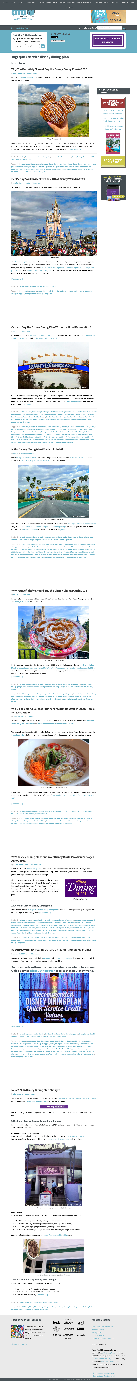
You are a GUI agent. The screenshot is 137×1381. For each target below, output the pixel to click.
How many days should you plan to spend (37, 460)
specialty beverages (32, 1054)
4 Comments (36, 183)
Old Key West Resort (53, 417)
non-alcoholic (34, 1049)
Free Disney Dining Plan (73, 291)
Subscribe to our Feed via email (103, 1376)
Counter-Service (31, 157)
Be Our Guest (32, 1041)
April (22, 818)
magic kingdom (35, 540)
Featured (86, 157)
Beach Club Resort (81, 412)
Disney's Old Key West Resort (50, 437)
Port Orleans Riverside (37, 419)
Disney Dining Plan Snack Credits (32, 549)
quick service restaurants (67, 555)
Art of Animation (56, 412)
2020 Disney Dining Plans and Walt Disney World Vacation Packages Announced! (52, 858)
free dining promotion (28, 821)
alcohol (23, 1041)
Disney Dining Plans (34, 869)
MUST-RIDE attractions (78, 457)
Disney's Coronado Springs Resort (57, 434)
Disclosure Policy (98, 1329)
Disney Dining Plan (21, 262)
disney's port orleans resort (36, 440)
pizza (74, 1049)
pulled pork (81, 1049)
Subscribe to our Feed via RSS (103, 1373)
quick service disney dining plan (51, 169)
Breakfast (54, 1041)
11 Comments (32, 73)
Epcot (20, 540)
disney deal (47, 291)
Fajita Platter (39, 1046)
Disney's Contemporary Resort (33, 434)
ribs (60, 1051)
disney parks (55, 157)
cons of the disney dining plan (77, 547)
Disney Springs (77, 157)
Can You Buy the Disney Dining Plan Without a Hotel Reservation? (51, 327)
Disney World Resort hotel (26, 457)
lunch (26, 1049)
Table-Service (53, 540)
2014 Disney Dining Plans (37, 1101)
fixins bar (48, 1046)
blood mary (45, 1041)
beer (39, 1041)
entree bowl (29, 1046)
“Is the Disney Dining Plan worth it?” (46, 338)
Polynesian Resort (68, 417)
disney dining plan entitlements (81, 1044)
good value (86, 1046)
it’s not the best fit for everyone (39, 270)
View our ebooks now (19, 1344)
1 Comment (31, 716)
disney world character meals (63, 167)
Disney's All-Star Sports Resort (61, 429)
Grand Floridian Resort (37, 417)
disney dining (67, 164)
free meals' (65, 821)
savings (28, 294)
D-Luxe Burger (22, 1044)
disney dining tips (44, 157)
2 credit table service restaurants (33, 544)
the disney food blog (19, 7)
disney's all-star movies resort (38, 429)
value (79, 1054)
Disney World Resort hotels (79, 427)
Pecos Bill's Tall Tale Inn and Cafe (59, 1049)
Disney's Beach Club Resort (51, 432)
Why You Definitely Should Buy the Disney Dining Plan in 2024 (49, 590)
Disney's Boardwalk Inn (70, 432)
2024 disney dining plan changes (74, 544)
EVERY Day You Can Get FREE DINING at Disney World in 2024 (48, 179)
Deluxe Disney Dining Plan (41, 940)
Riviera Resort (51, 419)
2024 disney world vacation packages (34, 694)
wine (13, 1057)
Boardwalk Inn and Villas (26, 923)
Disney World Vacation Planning (65, 552)
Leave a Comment (27, 453)
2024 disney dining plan (29, 427)
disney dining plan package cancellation (73, 1307)
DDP (22, 291)
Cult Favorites (50, 1034)
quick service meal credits (48, 555)
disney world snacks (22, 552)
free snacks (75, 821)
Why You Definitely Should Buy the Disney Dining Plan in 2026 (49, 69)
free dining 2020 (82, 818)
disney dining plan (79, 164)
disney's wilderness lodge (20, 442)
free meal (57, 821)
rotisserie (66, 1051)
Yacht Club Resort (23, 422)
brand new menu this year (74, 1136)
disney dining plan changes (48, 1307)
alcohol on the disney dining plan (50, 164)
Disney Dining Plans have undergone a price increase (76, 1098)
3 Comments (25, 595)
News (67, 928)
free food (49, 821)
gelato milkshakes (75, 1046)
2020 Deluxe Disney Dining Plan (32, 937)
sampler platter (76, 1051)
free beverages (62, 818)
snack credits (82, 555)
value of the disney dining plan (76, 557)
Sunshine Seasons (59, 1054)
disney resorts (66, 157)
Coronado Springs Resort (66, 414)
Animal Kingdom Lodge (40, 412)
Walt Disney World (23, 159)
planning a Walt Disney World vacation (81, 524)
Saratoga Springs (63, 419)
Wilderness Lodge (34, 933)
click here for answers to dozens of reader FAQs (55, 723)
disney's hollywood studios (33, 687)
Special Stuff (47, 1036)
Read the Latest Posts (20, 28)
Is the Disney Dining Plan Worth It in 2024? (37, 449)
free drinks (41, 821)
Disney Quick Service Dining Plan (56, 1235)
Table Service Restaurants (54, 557)
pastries (43, 1049)
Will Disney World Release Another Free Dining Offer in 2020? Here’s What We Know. (52, 710)
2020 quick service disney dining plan (74, 937)
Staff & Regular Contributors (102, 1327)
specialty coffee (46, 1054)
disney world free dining (47, 818)
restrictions (24, 823)
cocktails (68, 1041)
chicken (61, 1041)
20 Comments (30, 1094)
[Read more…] (75, 149)
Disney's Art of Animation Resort (28, 432)
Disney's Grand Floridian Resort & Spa (25, 437)
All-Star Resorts (25, 412)
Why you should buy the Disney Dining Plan (31, 172)
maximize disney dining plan (29, 169)
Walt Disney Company (110, 1353)
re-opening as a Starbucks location (59, 1139)
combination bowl (78, 1041)
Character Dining (38, 537)
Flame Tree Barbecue (59, 1046)
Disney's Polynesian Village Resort (74, 437)
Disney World (47, 167)
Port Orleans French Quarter (42, 930)
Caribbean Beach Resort (30, 414)
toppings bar (71, 1054)
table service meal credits (34, 557)
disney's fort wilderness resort (82, 434)
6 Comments (35, 954)
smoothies (20, 1054)
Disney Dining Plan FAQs (60, 427)
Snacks (39, 286)
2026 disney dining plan (29, 164)
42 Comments (36, 865)
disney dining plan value (33, 167)
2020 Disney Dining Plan (52, 937)
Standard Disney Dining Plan (73, 169)
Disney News (24, 286)
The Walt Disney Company (101, 1359)
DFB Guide (32, 1044)
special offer (34, 823)
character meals (60, 547)
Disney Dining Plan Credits (59, 1044)
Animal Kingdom (26, 537)
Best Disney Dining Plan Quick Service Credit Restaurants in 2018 (51, 950)
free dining (72, 818)
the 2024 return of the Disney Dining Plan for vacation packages (42, 527)
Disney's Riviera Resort (55, 440)
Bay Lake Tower (68, 412)
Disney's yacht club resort (40, 442)
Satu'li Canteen (88, 1051)
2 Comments (25, 331)
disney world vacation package (42, 552)
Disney (39, 291)
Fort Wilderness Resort (19, 417)
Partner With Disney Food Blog (103, 1338)
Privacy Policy (97, 1332)
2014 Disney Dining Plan (29, 1307)
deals (26, 291)
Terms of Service (98, 1335)
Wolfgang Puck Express (24, 1057)
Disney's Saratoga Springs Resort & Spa (79, 440)
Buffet (22, 157)
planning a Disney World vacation (42, 335)
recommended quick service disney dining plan (42, 1051)
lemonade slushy (17, 1049)
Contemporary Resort (48, 414)
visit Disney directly (108, 1361)
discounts (32, 291)
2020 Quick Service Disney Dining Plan (42, 909)
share (13, 1054)
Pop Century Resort (83, 417)
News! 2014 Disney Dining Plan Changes (35, 1090)
